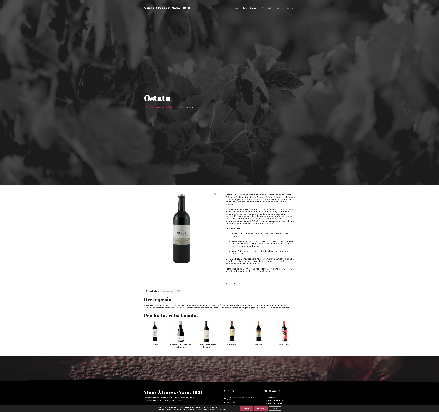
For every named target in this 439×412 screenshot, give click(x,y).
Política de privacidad (275, 400)
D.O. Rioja (238, 284)
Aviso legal (270, 397)
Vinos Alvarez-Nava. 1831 (167, 8)
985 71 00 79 (232, 403)
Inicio (237, 8)
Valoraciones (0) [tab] (171, 291)
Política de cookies (274, 403)
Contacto (289, 8)
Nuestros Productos (270, 8)
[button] (215, 194)
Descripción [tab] (152, 291)
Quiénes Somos (249, 8)
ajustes (223, 409)
